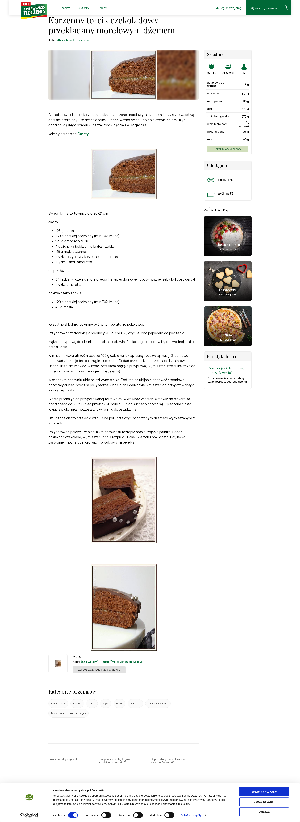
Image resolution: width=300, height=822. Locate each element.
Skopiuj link (225, 180)
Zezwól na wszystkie (264, 791)
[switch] (106, 815)
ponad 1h (135, 703)
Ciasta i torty (58, 703)
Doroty (83, 134)
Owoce (77, 703)
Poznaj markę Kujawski (63, 759)
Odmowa (264, 811)
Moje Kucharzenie (77, 40)
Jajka (92, 703)
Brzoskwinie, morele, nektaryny (68, 713)
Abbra (61, 40)
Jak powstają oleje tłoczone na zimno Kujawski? (167, 761)
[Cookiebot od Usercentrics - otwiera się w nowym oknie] (29, 815)
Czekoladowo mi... (158, 703)
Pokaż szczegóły (191, 815)
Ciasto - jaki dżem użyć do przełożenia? (226, 370)
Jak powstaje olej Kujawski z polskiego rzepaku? (116, 761)
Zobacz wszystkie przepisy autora (99, 669)
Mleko (119, 703)
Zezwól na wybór (264, 801)
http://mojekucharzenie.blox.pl (123, 662)
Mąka (106, 703)
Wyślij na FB (226, 193)
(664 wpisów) (89, 662)
